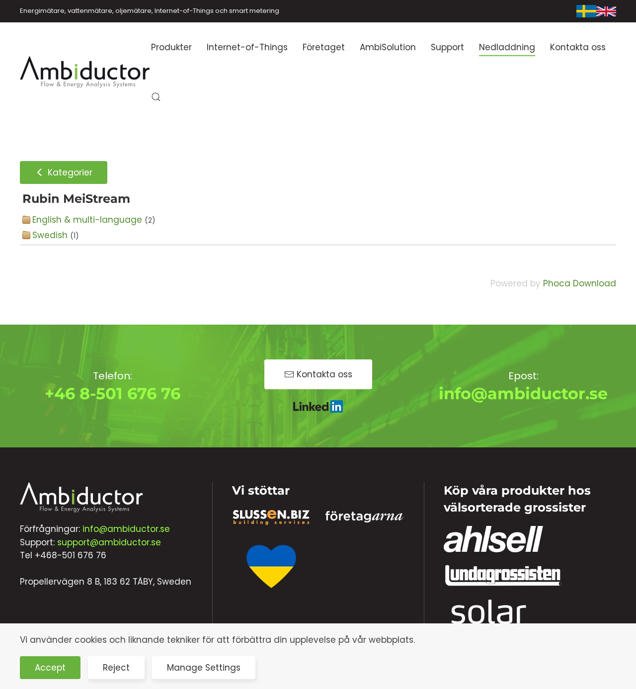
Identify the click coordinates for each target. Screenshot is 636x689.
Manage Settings (203, 668)
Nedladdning (507, 47)
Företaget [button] (324, 47)
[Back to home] (85, 72)
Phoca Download (579, 283)
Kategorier (68, 172)
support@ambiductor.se (109, 542)
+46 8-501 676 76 (112, 393)
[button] (156, 97)
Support (447, 47)
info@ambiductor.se (523, 393)
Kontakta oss (578, 47)
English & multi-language (87, 220)
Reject (116, 668)
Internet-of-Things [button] (247, 47)
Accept (50, 668)
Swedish (50, 235)
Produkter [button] (171, 47)
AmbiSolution (388, 47)
